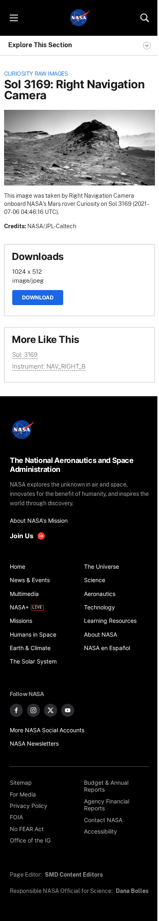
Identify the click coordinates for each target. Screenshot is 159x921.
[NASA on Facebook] (16, 710)
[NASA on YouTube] (67, 710)
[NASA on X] (50, 710)
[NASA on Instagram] (33, 710)
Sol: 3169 (25, 354)
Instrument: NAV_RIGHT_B (49, 366)
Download (37, 297)
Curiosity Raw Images (36, 73)
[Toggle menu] (13, 18)
